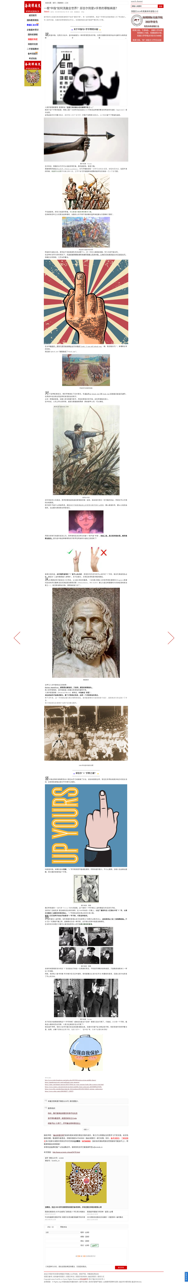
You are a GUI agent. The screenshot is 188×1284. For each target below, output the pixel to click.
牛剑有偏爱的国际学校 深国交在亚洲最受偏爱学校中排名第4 (65, 1217)
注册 (84, 1256)
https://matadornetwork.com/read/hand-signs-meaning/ (62, 1082)
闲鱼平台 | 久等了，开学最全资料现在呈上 (64, 1123)
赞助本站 (63, 1227)
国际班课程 (33, 35)
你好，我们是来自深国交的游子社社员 (62, 1113)
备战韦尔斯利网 (125, 1282)
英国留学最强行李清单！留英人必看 (100, 1212)
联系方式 (101, 1276)
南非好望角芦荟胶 (95, 1282)
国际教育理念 (33, 20)
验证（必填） (85, 1245)
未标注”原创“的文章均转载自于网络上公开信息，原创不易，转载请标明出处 (71, 1274)
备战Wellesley (137, 1282)
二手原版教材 (33, 49)
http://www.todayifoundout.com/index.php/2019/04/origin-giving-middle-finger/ (70, 1080)
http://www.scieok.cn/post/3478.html (66, 1152)
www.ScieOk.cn (57, 1279)
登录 (78, 1256)
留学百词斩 (83, 1282)
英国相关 (60, 3)
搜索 (160, 6)
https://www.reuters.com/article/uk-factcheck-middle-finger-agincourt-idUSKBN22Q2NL (73, 1087)
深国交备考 (48, 1276)
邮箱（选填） (85, 1237)
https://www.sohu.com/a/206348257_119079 (59, 1091)
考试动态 (33, 58)
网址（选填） (85, 1241)
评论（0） (51, 1227)
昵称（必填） (85, 1232)
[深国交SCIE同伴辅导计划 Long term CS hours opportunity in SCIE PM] (17, 638)
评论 (82, 12)
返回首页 (33, 15)
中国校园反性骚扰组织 (70, 1282)
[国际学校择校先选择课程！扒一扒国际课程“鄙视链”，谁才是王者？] (170, 638)
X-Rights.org (56, 1282)
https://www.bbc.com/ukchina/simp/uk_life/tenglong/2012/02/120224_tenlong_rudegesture (74, 1089)
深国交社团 (33, 44)
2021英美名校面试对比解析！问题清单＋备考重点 (105, 1217)
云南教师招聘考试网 (110, 1282)
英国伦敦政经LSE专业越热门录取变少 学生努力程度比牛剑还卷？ (65, 1212)
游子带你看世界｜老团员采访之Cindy (62, 1118)
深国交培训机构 (81, 1276)
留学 (46, 1158)
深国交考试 (70, 1276)
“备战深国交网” (58, 1135)
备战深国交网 (32, 7)
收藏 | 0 (86, 1129)
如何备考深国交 (59, 1276)
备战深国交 (92, 1276)
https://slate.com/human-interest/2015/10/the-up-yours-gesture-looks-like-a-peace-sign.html (74, 1084)
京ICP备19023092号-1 (97, 1279)
